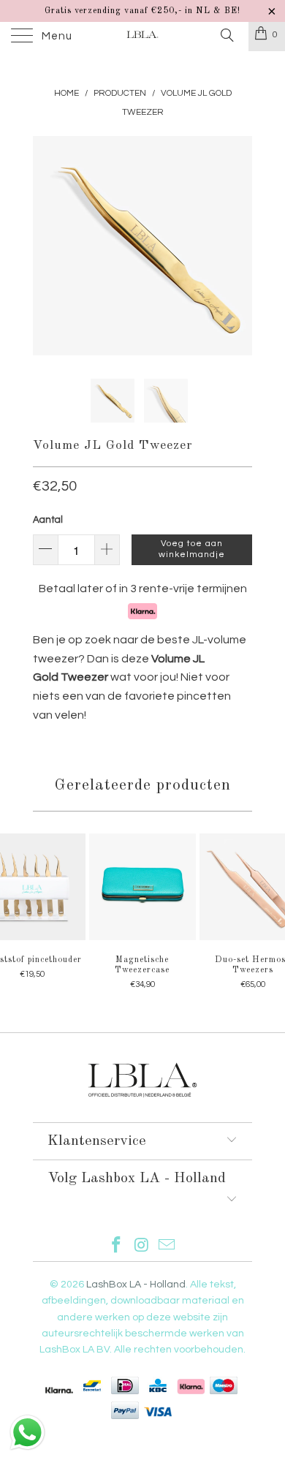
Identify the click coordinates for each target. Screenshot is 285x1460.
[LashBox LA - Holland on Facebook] (116, 1246)
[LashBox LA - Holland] (143, 36)
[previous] (46, 245)
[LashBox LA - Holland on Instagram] (142, 1246)
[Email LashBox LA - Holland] (167, 1246)
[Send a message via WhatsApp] (27, 1432)
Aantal (48, 520)
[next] (238, 245)
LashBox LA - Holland (136, 1284)
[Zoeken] (226, 35)
